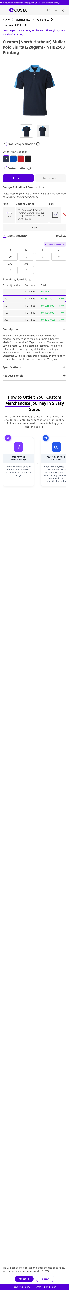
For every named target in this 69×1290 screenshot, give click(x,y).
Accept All (24, 1278)
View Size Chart (55, 244)
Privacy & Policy (21, 1286)
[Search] (49, 10)
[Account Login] (63, 10)
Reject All (45, 1278)
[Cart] (56, 10)
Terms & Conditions (45, 1286)
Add (34, 227)
